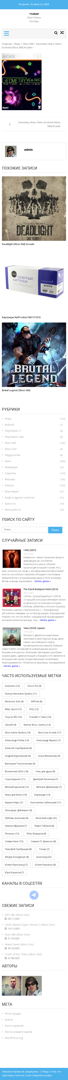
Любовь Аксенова (16, 818)
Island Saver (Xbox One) (19, 944)
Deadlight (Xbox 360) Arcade (18, 244)
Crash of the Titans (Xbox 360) (23, 954)
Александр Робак (17, 740)
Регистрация (13, 1013)
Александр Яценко (48, 740)
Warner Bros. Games (37, 724)
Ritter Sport (13, 709)
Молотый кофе (46, 818)
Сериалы (10, 473)
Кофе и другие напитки (19, 497)
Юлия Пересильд (16, 864)
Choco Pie (34, 686)
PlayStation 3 (13, 430)
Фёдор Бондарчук (17, 857)
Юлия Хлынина (45, 864)
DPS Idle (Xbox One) (17, 915)
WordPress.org (14, 1038)
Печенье (12, 833)
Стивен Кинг (14, 841)
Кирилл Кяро (14, 802)
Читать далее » (42, 581)
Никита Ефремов (16, 825)
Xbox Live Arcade (49, 732)
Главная (7, 44)
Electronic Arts (14, 701)
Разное (9, 485)
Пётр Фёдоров (36, 833)
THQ (34, 709)
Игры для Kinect (16, 794)
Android (9, 424)
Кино (8, 461)
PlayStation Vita (14, 437)
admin (28, 149)
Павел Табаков (44, 825)
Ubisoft (10, 724)
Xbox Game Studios (17, 732)
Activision (12, 686)
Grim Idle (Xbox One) (17, 934)
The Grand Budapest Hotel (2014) (40, 589)
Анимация (11, 467)
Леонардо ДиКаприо (18, 810)
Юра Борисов (14, 872)
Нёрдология (12, 455)
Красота (10, 503)
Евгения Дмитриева (49, 787)
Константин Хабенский (45, 802)
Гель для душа (45, 771)
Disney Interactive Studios (21, 693)
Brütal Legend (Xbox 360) (16, 390)
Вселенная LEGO (16, 771)
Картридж (42, 794)
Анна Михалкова (49, 755)
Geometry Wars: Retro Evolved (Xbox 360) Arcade (32, 45)
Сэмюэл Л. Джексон (43, 841)
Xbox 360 (28, 44)
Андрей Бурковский (18, 755)
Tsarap (34, 14)
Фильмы (10, 479)
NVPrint (36, 701)
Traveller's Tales (40, 717)
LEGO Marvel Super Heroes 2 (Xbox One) (30, 924)
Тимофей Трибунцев (18, 849)
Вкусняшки (12, 491)
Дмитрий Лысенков (45, 779)
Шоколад (43, 857)
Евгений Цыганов (17, 787)
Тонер (44, 849)
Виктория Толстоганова (20, 763)
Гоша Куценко (15, 779)
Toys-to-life (13, 717)
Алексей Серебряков (18, 748)
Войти (9, 1019)
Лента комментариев (18, 1032)
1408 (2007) (29, 550)
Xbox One (11, 449)
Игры (17, 44)
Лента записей (14, 1025)
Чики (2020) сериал (34, 628)
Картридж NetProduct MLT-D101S (21, 317)
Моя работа (13, 509)
